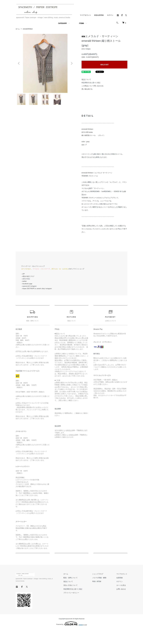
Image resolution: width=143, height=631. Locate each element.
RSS (93, 581)
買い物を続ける (87, 89)
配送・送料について (70, 577)
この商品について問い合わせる (92, 86)
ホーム (18, 29)
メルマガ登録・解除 (99, 577)
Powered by (59, 624)
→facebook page (26, 283)
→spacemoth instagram (29, 286)
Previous (19, 63)
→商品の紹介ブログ (27, 276)
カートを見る (121, 585)
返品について (86, 79)
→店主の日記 (25, 279)
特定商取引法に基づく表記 (91, 82)
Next (71, 63)
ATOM (99, 581)
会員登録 (119, 577)
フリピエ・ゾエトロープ (41, 269)
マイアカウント (85, 15)
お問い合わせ (121, 589)
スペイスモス (26, 269)
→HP (23, 274)
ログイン (110, 15)
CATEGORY (62, 23)
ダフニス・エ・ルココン (60, 269)
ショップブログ (97, 574)
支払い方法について (70, 585)
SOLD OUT (104, 64)
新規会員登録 (99, 15)
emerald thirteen (28, 29)
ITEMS (81, 23)
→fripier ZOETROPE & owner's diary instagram (36, 288)
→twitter (24, 281)
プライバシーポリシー (71, 592)
